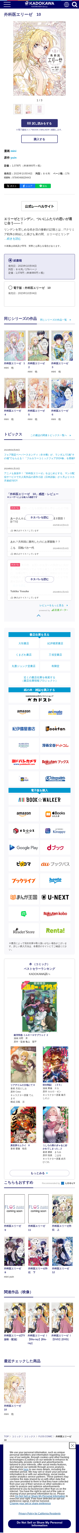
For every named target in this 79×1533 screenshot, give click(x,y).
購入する (39, 139)
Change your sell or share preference (30, 1503)
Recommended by (51, 1183)
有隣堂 (55, 666)
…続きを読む (12, 238)
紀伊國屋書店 (55, 643)
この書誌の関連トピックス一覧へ (48, 435)
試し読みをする (42, 123)
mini (13, 151)
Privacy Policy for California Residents (40, 1513)
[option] (16, 1322)
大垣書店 (23, 643)
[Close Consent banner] (72, 1445)
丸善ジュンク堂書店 (23, 666)
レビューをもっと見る (52, 605)
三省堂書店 (55, 654)
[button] (68, 111)
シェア (29, 186)
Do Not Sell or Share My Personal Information (40, 1496)
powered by (45, 610)
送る (45, 186)
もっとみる (38, 1173)
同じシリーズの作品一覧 (53, 319)
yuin (14, 157)
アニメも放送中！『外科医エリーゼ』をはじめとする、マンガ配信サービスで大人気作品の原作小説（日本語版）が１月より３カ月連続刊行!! (39, 477)
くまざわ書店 (24, 654)
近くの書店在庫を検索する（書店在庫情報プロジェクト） (39, 679)
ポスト (13, 186)
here (26, 1469)
